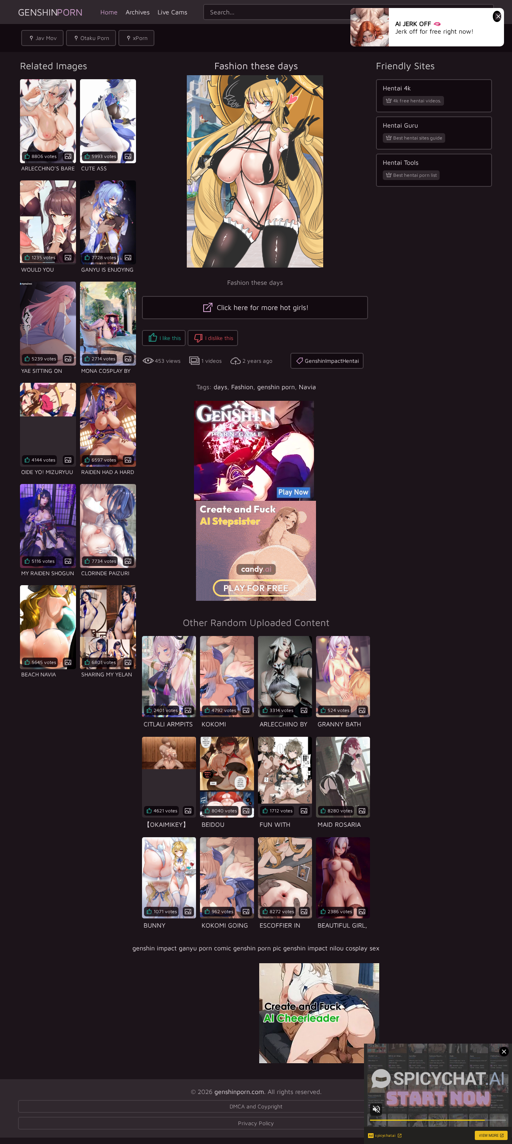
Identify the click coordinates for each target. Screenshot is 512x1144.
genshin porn (276, 386)
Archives (138, 12)
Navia (307, 386)
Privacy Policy (256, 1123)
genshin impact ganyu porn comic (181, 948)
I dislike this (219, 337)
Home (109, 12)
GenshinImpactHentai (332, 360)
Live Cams (172, 12)
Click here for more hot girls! (262, 307)
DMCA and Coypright (256, 1106)
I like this (170, 337)
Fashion (242, 386)
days (220, 386)
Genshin (50, 12)
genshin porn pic (257, 948)
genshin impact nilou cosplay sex (331, 948)
